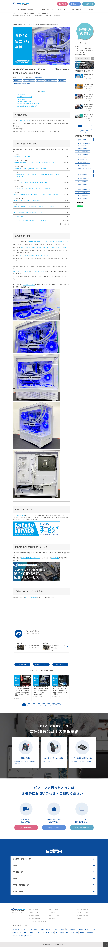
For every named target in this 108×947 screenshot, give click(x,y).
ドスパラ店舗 (55, 558)
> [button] (53, 704)
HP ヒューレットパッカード (20, 929)
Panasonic (91, 932)
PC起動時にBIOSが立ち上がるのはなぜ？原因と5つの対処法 (88, 85)
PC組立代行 (62, 80)
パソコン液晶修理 (53, 909)
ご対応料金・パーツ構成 (24, 97)
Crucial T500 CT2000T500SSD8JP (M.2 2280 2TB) (30, 183)
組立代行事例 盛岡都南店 (83, 184)
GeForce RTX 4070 (38, 272)
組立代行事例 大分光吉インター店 (84, 171)
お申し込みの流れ (77, 9)
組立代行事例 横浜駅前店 (83, 192)
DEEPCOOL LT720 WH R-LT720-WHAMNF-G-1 (28, 201)
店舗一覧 (90, 9)
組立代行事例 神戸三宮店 (83, 162)
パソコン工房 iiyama (72, 932)
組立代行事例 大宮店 (82, 165)
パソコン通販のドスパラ (83, 915)
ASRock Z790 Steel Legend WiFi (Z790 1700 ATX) (30, 169)
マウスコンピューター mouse (75, 929)
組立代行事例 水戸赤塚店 (83, 195)
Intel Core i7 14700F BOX (22, 157)
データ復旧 (52, 912)
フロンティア (50, 932)
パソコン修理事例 (33, 909)
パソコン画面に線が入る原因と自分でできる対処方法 (88, 95)
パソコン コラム (61, 9)
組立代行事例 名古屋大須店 (84, 187)
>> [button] (58, 704)
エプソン (41, 932)
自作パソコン (18, 80)
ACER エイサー (30, 936)
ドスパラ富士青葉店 (51, 80)
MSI (87, 929)
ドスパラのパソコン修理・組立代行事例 (23, 14)
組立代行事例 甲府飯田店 (83, 151)
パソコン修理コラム (34, 915)
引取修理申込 (62, 4)
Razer (83, 932)
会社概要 (79, 918)
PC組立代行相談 (82, 827)
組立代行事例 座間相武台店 (84, 189)
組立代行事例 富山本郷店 (83, 154)
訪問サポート (75, 4)
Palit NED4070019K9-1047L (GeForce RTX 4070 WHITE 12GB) (34, 163)
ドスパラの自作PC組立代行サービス (28, 104)
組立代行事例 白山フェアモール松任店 (84, 140)
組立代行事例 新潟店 (82, 198)
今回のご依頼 (21, 95)
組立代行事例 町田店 (82, 148)
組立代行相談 (22, 664)
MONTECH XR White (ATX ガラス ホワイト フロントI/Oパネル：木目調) (36, 195)
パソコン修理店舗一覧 (82, 909)
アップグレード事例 (34, 912)
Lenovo (49, 929)
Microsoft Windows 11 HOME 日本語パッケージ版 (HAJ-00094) (34, 206)
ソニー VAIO (60, 932)
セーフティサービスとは (24, 101)
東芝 (26, 932)
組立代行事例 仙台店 (82, 159)
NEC (56, 929)
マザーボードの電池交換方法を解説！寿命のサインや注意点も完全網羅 (88, 105)
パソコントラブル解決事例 (83, 48)
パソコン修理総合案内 (35, 918)
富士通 (62, 929)
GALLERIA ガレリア (18, 936)
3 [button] (89, 126)
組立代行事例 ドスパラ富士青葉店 (22, 83)
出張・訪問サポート (54, 918)
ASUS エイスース (17, 932)
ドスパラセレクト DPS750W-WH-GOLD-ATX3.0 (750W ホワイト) (34, 189)
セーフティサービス (30, 80)
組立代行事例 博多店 (82, 181)
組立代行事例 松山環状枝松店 (84, 143)
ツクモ (93, 929)
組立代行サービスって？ (41, 664)
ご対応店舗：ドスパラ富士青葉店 (27, 106)
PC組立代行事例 (42, 14)
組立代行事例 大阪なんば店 (84, 145)
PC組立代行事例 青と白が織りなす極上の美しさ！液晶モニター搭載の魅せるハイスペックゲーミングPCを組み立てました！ (41, 690)
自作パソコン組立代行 (20, 216)
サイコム (33, 932)
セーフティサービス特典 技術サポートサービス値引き (30, 220)
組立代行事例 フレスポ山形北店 (84, 168)
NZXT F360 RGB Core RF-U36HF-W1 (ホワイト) (29, 212)
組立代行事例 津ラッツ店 (83, 178)
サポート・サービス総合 (83, 912)
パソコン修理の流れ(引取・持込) (37, 921)
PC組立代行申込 (88, 4)
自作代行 (40, 80)
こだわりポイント (22, 99)
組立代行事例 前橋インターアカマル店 (84, 175)
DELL (42, 929)
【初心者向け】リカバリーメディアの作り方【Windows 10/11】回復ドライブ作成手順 (88, 75)
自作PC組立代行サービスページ (30, 558)
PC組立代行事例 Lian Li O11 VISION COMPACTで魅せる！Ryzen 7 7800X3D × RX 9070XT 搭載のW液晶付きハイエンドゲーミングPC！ (22, 691)
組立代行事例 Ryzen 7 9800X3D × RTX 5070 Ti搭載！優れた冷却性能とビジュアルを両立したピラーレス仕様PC (60, 690)
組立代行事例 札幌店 (82, 157)
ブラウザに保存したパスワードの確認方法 (88, 115)
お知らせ (78, 46)
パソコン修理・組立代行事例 (24, 9)
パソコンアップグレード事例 (84, 50)
